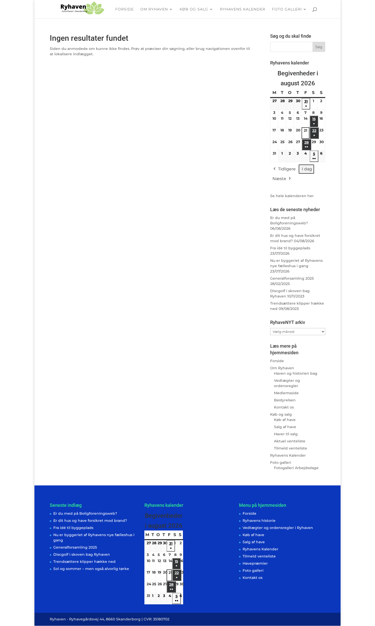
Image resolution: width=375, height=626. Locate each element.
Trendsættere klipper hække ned (84, 561)
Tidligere (287, 169)
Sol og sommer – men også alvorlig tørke (91, 568)
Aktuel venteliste (289, 441)
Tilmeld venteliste (290, 448)
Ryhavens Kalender (242, 9)
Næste (279, 178)
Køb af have (285, 419)
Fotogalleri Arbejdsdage (296, 468)
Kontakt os (284, 407)
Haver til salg (286, 434)
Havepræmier (255, 563)
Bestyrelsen (285, 400)
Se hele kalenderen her (292, 196)
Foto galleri (287, 9)
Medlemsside (286, 393)
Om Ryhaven (154, 9)
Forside (124, 9)
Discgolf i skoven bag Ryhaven (81, 554)
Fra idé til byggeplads (290, 248)
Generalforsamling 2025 (292, 278)
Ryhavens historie (259, 520)
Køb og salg (194, 9)
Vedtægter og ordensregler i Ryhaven (278, 527)
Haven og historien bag (295, 373)
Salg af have (285, 427)
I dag (307, 169)
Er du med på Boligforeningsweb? (85, 513)
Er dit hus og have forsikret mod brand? (90, 520)
